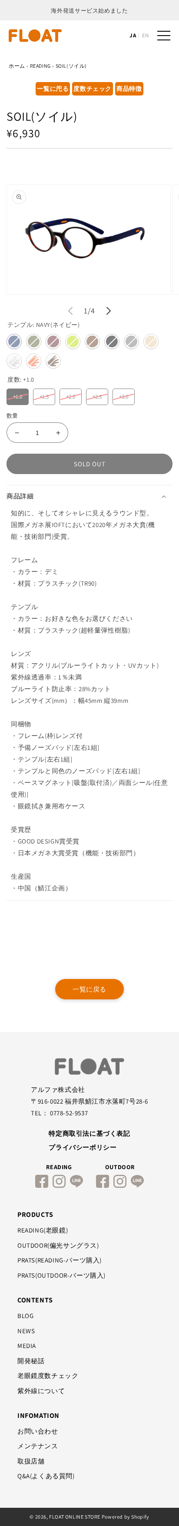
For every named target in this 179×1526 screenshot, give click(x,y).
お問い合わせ (37, 1431)
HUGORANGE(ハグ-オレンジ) (33, 361)
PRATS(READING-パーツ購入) (59, 1260)
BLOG (25, 1316)
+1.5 (44, 394)
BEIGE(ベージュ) (151, 341)
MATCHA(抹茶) (33, 341)
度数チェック (92, 88)
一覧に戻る (89, 989)
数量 (12, 415)
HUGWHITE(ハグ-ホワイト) (14, 361)
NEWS (26, 1331)
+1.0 (18, 394)
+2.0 (71, 394)
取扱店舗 (30, 1461)
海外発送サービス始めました (89, 10)
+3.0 (124, 394)
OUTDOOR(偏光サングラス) (58, 1245)
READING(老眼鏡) (42, 1230)
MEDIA (26, 1345)
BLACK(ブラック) (111, 341)
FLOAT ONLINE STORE (74, 1516)
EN (145, 35)
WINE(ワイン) (53, 341)
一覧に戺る (53, 88)
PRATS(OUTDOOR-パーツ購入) (61, 1275)
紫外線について (41, 1391)
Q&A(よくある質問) (46, 1476)
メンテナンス (37, 1446)
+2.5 (97, 394)
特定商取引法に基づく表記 (89, 1133)
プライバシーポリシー (82, 1147)
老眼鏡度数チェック (47, 1375)
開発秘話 (30, 1361)
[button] (89, 496)
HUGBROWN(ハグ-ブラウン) (53, 361)
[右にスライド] (108, 310)
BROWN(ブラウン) (92, 341)
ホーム (17, 66)
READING (40, 66)
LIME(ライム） (72, 341)
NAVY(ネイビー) (14, 341)
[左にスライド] (70, 310)
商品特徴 (129, 88)
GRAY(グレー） (131, 341)
